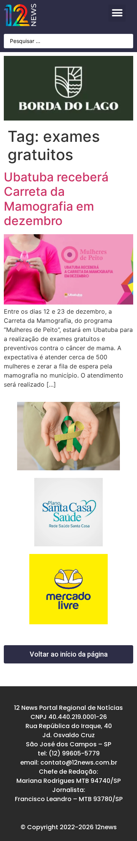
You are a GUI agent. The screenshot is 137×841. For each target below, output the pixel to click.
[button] (117, 13)
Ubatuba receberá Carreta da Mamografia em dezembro (56, 199)
